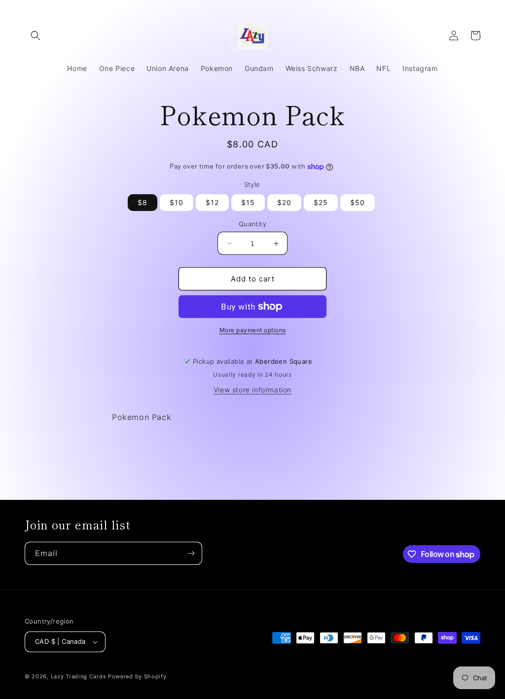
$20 (284, 202)
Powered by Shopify (137, 676)
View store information (252, 389)
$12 (212, 202)
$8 (142, 202)
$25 (321, 202)
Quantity (252, 224)
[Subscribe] (191, 553)
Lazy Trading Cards (79, 676)
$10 (176, 202)
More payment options (252, 330)
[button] (35, 35)
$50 (357, 202)
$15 (248, 202)
